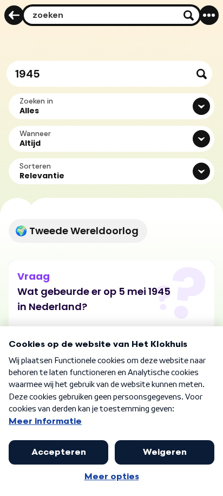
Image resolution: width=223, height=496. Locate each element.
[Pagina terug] (14, 15)
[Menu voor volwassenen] (209, 15)
